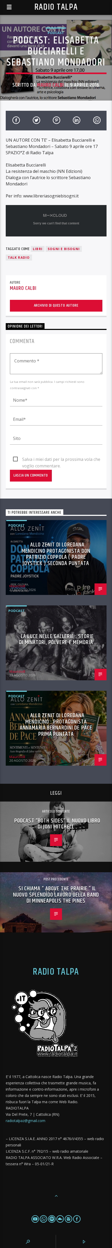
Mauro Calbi (50, 85)
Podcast (56, 32)
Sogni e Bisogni (64, 249)
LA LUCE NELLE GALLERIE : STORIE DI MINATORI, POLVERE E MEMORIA (56, 639)
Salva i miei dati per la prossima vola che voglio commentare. (61, 459)
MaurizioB (17, 586)
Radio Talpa (56, 7)
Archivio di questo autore (56, 305)
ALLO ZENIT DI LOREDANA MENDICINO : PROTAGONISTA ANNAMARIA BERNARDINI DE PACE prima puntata (56, 725)
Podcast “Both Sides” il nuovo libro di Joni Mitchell (57, 824)
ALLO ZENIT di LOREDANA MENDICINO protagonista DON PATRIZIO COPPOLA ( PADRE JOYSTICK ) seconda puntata (56, 554)
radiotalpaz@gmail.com (25, 1120)
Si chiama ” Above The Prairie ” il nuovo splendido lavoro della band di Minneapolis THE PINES (56, 894)
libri (37, 249)
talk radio (19, 257)
